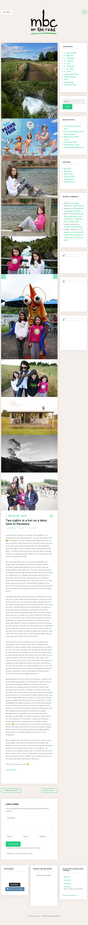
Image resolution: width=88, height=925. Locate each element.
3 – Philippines (69, 58)
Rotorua (67, 877)
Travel (24, 516)
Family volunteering (71, 74)
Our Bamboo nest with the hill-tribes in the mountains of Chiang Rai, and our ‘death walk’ (74, 235)
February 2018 (69, 177)
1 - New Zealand (13, 516)
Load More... (15, 885)
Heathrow (67, 887)
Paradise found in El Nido (73, 227)
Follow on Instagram (16, 889)
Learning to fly (11, 770)
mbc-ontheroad (11, 528)
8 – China (67, 71)
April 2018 (67, 171)
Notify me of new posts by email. (20, 853)
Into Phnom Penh (70, 142)
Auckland (67, 883)
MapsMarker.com (73, 895)
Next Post (49, 790)
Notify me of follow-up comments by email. (24, 848)
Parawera (67, 880)
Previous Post (12, 790)
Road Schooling (70, 77)
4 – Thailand (68, 61)
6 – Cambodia (69, 66)
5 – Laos (67, 64)
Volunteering (68, 82)
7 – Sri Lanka (69, 69)
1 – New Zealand (70, 53)
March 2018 (68, 174)
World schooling (70, 85)
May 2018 (67, 169)
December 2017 (70, 182)
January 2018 (69, 179)
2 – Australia (68, 56)
